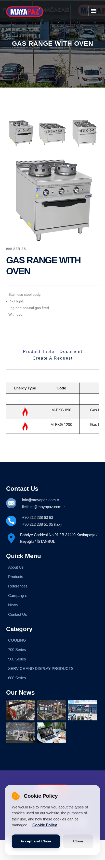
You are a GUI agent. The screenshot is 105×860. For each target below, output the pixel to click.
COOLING (17, 640)
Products (15, 576)
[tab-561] (20, 133)
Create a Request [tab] (53, 358)
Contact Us (17, 614)
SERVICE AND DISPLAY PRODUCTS (40, 668)
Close (78, 841)
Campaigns (17, 595)
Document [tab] (71, 351)
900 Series (17, 659)
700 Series (17, 649)
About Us (16, 567)
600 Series (17, 678)
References (18, 586)
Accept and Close (35, 841)
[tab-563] (84, 133)
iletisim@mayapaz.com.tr (43, 507)
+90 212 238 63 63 (37, 517)
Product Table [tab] (39, 351)
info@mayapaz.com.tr (40, 500)
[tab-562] (52, 133)
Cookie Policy (44, 825)
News (13, 605)
